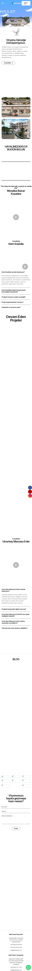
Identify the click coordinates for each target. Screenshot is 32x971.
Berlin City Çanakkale (9, 390)
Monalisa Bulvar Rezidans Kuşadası (14, 460)
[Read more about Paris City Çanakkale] (16, 337)
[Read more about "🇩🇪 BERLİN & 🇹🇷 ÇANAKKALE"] (16, 710)
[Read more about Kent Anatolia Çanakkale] (16, 407)
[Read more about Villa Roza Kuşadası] (16, 512)
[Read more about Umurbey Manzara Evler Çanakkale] (16, 477)
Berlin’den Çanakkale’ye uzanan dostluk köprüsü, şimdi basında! (16, 762)
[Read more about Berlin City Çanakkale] (16, 372)
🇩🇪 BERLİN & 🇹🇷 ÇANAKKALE (12, 727)
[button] (26, 3)
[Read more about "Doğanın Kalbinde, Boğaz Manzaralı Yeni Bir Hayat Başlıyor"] (16, 675)
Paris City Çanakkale (9, 355)
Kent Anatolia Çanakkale (10, 425)
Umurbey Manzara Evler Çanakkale (14, 495)
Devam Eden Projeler (7, 353)
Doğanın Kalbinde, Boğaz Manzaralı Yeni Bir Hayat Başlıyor (16, 693)
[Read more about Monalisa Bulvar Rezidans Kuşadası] (16, 442)
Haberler (5, 688)
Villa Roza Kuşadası (9, 530)
